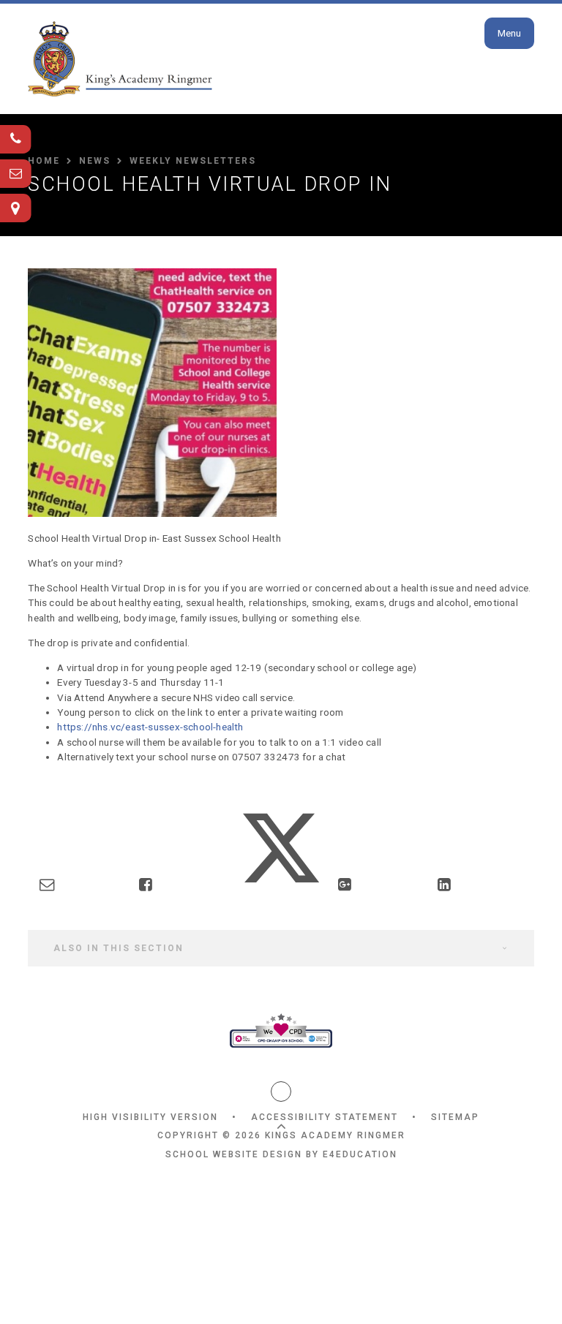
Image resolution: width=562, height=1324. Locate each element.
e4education (360, 1154)
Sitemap (455, 1117)
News (94, 161)
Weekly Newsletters (193, 161)
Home (44, 161)
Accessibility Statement (324, 1117)
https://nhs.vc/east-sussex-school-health (150, 727)
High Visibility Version (150, 1117)
